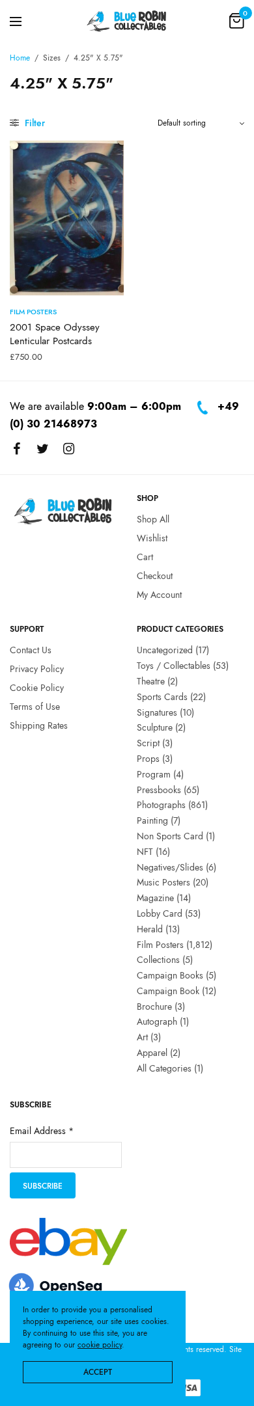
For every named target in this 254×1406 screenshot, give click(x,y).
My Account (159, 594)
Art (142, 1037)
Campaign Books (170, 975)
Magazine (155, 897)
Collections (158, 960)
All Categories (164, 1068)
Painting (152, 820)
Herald (150, 929)
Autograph (157, 1022)
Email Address (42, 1131)
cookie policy (100, 1345)
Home (20, 58)
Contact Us (30, 650)
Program (154, 774)
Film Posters (33, 311)
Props (148, 758)
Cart (145, 556)
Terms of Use (35, 706)
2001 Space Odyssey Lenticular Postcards (55, 334)
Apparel (152, 1052)
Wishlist (152, 538)
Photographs (161, 805)
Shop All (153, 519)
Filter (33, 122)
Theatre (151, 681)
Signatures (157, 712)
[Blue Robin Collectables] (126, 21)
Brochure (154, 1006)
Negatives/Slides (170, 867)
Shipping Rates (39, 725)
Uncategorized (165, 650)
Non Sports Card (170, 836)
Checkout (155, 575)
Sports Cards (162, 696)
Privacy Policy (37, 668)
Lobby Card (159, 913)
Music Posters (163, 882)
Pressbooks (159, 789)
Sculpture (155, 728)
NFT (145, 851)
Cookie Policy (37, 687)
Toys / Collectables (173, 665)
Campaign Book (168, 990)
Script (148, 743)
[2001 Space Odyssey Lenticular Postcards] (67, 218)
